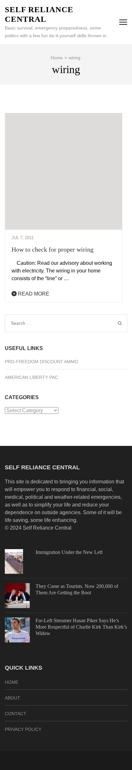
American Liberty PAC (31, 377)
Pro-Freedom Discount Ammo (41, 361)
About (12, 697)
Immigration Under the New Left (69, 552)
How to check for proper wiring (53, 249)
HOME (11, 682)
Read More (33, 294)
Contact (15, 713)
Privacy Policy (23, 729)
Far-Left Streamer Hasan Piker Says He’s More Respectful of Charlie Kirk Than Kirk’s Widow (81, 627)
